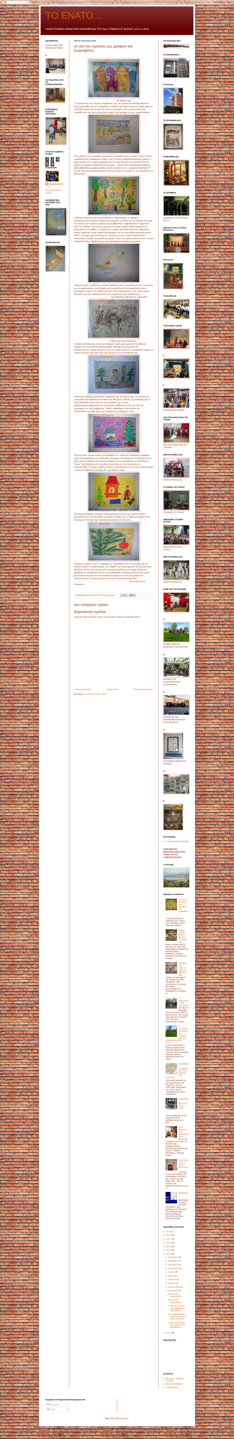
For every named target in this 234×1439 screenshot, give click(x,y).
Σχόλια (52, 1409)
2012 (168, 1333)
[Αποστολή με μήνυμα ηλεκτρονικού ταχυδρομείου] (122, 595)
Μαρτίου (172, 1283)
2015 (168, 1246)
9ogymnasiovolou (56, 185)
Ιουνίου (171, 1272)
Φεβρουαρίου (174, 1287)
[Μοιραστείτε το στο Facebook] (131, 595)
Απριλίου (172, 1279)
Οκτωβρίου (173, 1265)
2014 (168, 1250)
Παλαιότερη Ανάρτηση (143, 689)
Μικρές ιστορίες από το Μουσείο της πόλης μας (183, 936)
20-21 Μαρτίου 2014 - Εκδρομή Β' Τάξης (183, 1132)
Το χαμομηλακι (172, 1387)
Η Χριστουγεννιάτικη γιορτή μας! (183, 1001)
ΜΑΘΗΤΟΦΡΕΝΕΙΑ (174, 1384)
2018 (168, 1235)
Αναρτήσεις (54, 1405)
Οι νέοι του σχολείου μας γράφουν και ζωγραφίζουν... (176, 1308)
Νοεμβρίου (173, 1261)
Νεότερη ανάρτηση (83, 689)
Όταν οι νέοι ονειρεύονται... (175, 1295)
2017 (168, 1239)
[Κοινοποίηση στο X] (128, 595)
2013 (168, 1254)
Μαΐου (171, 1276)
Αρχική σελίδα (112, 689)
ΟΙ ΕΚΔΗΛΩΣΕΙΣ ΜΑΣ (175, 841)
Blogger (125, 1418)
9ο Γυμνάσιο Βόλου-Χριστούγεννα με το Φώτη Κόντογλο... (177, 1316)
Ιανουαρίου (173, 1291)
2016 (168, 1243)
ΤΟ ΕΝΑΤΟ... (73, 15)
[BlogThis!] (125, 595)
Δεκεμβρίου (173, 1257)
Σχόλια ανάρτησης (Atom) (96, 694)
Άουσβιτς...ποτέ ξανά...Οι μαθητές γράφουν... (183, 968)
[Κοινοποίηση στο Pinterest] (134, 595)
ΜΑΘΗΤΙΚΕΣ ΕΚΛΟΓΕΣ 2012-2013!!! (183, 1103)
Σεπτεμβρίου (174, 1268)
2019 (168, 1231)
